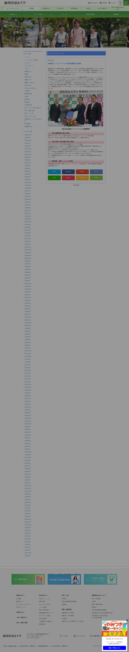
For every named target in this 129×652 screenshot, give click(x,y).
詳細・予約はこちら (114, 647)
